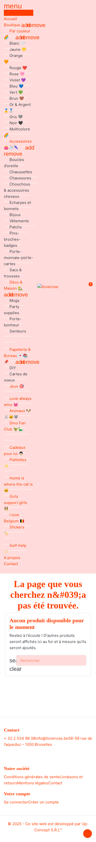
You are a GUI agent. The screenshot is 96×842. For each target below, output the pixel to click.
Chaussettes (20, 171)
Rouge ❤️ (18, 67)
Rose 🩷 (17, 73)
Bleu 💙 (16, 86)
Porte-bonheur (13, 321)
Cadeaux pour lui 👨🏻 (14, 450)
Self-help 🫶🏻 (15, 548)
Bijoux (15, 214)
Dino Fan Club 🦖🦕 (15, 425)
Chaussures (20, 178)
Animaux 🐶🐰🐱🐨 (17, 413)
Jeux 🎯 (16, 386)
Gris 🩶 (16, 116)
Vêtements (19, 220)
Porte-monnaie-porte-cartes (18, 257)
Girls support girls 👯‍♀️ (15, 502)
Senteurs (17, 331)
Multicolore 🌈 (17, 132)
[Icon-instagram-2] (52, 752)
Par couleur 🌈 (17, 34)
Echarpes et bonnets (17, 205)
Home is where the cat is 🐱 (18, 484)
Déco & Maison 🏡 (13, 285)
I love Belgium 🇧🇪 (14, 517)
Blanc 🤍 (17, 43)
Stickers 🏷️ (14, 530)
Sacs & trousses (13, 272)
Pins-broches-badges (12, 239)
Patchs (15, 227)
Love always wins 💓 (17, 401)
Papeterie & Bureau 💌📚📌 (17, 355)
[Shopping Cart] (88, 287)
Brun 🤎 (16, 98)
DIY (12, 367)
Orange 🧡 (13, 58)
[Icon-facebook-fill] (43, 752)
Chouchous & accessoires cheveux (17, 190)
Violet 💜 (17, 80)
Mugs (14, 300)
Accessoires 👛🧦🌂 (18, 144)
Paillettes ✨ (15, 462)
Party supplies (11, 309)
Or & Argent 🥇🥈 (17, 107)
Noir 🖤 (16, 122)
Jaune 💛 (17, 49)
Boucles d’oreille (14, 162)
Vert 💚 (16, 92)
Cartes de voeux (15, 377)
